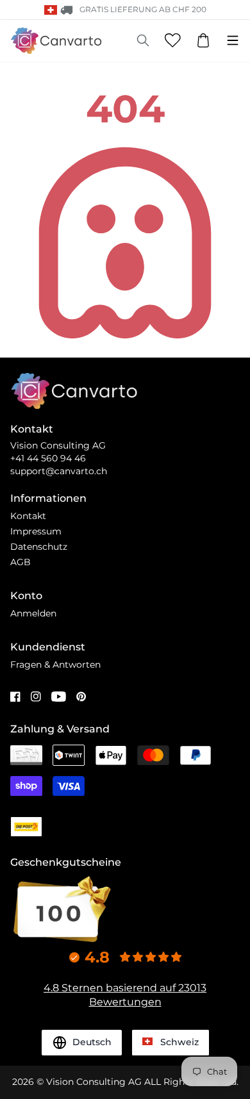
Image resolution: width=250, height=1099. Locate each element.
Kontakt (28, 516)
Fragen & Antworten (55, 664)
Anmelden (33, 613)
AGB (20, 562)
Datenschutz (38, 546)
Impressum (36, 531)
